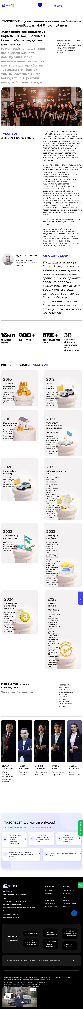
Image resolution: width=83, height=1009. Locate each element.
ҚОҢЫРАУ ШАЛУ (81, 828)
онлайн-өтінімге (66, 853)
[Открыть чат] (74, 913)
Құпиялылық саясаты (63, 977)
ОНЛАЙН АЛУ (81, 598)
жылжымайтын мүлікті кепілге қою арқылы (68, 839)
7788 (59, 6)
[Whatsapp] (80, 885)
